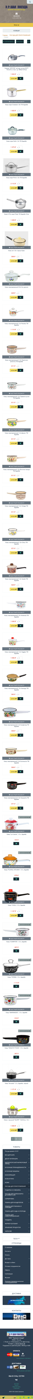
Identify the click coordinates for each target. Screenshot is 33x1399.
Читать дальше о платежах (23, 1358)
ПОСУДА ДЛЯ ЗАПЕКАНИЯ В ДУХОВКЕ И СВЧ (14, 1194)
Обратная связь (16, 1386)
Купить (13, 78)
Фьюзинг (7, 1277)
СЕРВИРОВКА (9, 1199)
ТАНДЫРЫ (8, 1220)
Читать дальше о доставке (23, 1370)
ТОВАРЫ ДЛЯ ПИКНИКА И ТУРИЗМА (13, 1206)
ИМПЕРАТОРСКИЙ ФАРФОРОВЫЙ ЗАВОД (16, 1163)
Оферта (7, 1270)
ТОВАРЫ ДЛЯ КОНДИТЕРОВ (14, 1202)
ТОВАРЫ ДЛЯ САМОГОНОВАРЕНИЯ (12, 1215)
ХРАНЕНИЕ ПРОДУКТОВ (13, 1227)
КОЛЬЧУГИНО (9, 1179)
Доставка (8, 1259)
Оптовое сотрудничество (12, 1266)
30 (28, 41)
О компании (8, 1247)
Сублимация (9, 1274)
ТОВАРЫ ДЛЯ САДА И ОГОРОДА (15, 1211)
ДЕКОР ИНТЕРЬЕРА (11, 1159)
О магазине (16, 1388)
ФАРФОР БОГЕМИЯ (11, 1223)
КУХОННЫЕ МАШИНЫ (12, 1171)
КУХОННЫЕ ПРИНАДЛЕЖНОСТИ (15, 1167)
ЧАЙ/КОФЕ (8, 1231)
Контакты (8, 1251)
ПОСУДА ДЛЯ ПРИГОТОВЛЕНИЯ (20, 35)
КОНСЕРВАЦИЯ (10, 1175)
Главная (5, 35)
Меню (16, 25)
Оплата (7, 1255)
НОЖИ (7, 1182)
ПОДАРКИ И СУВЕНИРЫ (13, 1190)
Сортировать (9, 41)
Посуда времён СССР (11, 1151)
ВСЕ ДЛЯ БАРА (10, 1155)
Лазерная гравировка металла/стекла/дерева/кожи (14, 1281)
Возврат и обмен (10, 1262)
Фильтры (20, 41)
